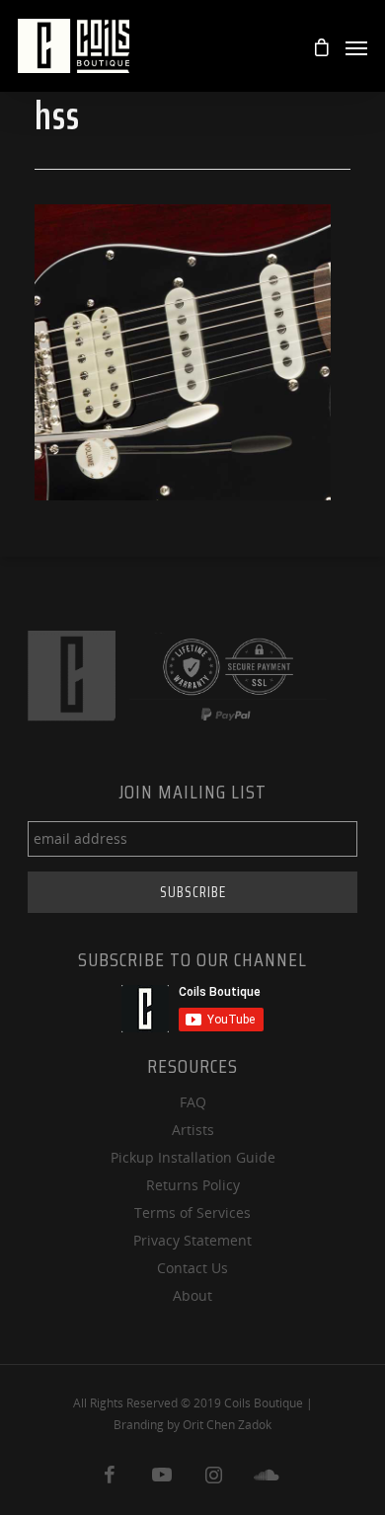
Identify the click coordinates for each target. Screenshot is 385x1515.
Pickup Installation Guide (193, 1157)
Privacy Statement (192, 1240)
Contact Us (192, 1267)
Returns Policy (193, 1184)
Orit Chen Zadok (227, 1424)
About (192, 1295)
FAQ (193, 1102)
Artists (193, 1129)
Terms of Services (192, 1212)
